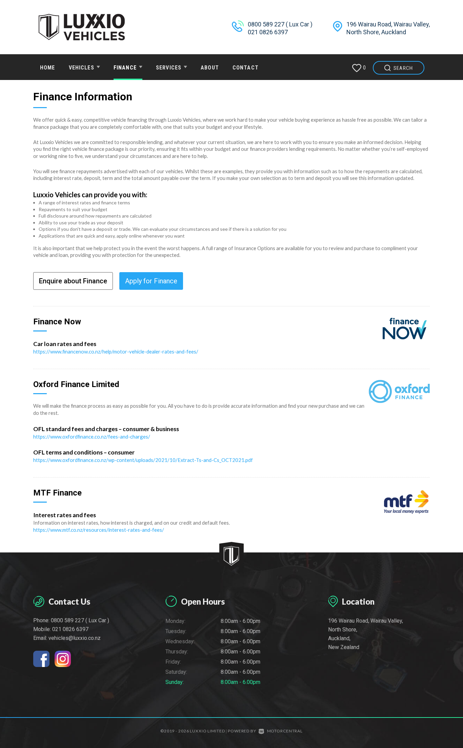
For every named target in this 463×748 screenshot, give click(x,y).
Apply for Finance (151, 281)
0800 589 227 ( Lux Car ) (280, 24)
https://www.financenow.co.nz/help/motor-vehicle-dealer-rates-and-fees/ (115, 351)
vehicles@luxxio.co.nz (74, 638)
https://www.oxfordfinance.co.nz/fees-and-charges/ (91, 436)
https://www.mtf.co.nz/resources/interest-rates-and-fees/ (98, 530)
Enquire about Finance (73, 281)
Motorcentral (285, 730)
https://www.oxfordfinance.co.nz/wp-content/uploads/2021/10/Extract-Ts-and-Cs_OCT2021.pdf (143, 460)
